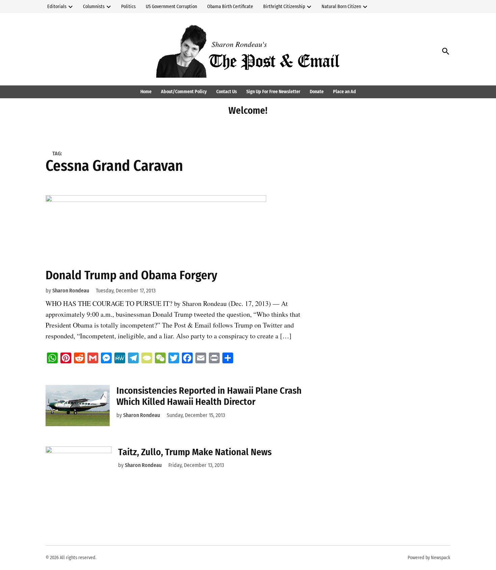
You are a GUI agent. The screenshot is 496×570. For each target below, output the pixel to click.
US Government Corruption (171, 6)
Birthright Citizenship (284, 6)
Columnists (94, 6)
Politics (128, 6)
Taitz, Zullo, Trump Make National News (195, 452)
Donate (317, 92)
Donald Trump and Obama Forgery (131, 275)
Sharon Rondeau (70, 290)
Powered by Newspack (429, 558)
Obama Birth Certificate (230, 6)
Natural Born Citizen (341, 6)
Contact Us (226, 92)
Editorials (56, 6)
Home (145, 92)
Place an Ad (344, 92)
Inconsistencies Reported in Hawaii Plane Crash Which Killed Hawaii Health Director (209, 396)
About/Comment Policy (184, 92)
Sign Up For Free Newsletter (273, 92)
